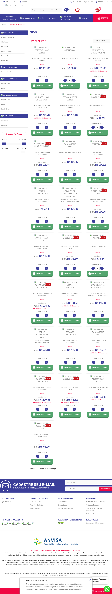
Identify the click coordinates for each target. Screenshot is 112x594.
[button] (42, 86)
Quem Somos (6, 502)
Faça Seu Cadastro (36, 505)
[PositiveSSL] (61, 523)
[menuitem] (4, 24)
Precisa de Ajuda (105, 2)
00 (100, 8)
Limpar (23, 152)
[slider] (4, 144)
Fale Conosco (62, 502)
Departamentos (9, 18)
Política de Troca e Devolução (96, 502)
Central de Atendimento (66, 508)
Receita (25, 2)
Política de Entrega (92, 505)
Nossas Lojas (11, 2)
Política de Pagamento (93, 514)
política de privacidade (71, 589)
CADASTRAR (105, 488)
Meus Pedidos (34, 508)
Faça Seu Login (35, 502)
